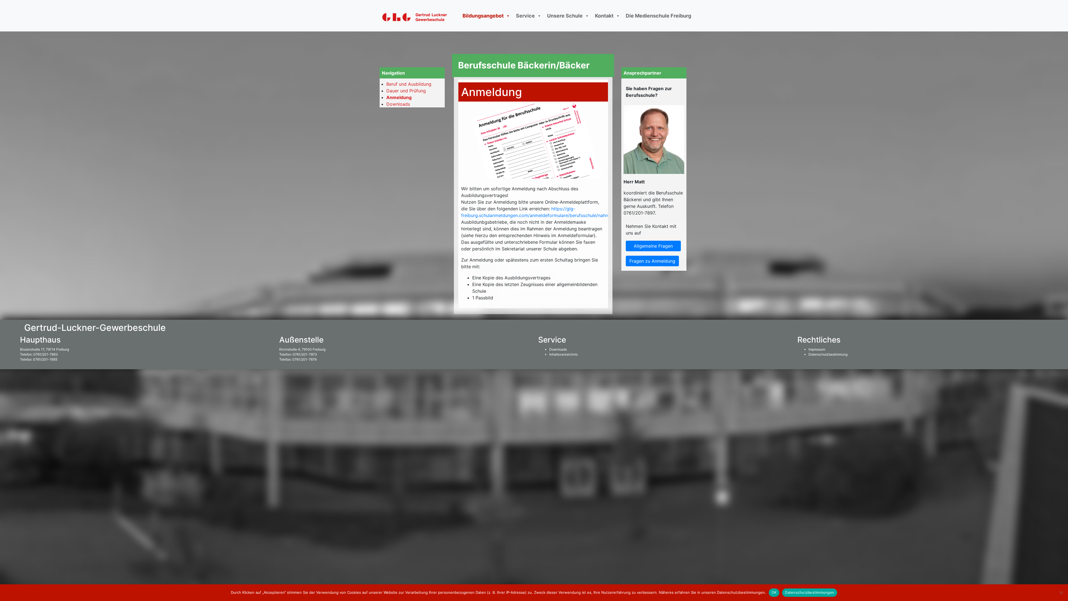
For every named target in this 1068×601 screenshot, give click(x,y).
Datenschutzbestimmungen (809, 592)
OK (774, 592)
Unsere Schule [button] (565, 16)
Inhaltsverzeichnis (563, 354)
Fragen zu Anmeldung (652, 261)
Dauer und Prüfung (406, 90)
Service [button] (525, 16)
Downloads (398, 104)
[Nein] (1061, 592)
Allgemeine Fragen (653, 246)
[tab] (533, 243)
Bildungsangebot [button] (483, 16)
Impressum (817, 349)
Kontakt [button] (604, 16)
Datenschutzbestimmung (828, 354)
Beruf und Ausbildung (408, 84)
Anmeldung (399, 97)
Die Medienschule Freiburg (658, 16)
